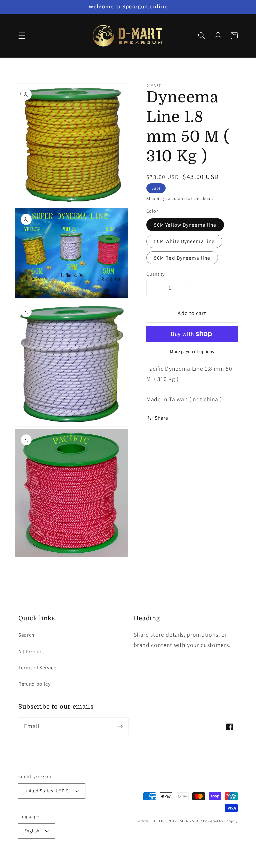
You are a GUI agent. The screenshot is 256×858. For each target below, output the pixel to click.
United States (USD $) (47, 790)
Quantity (155, 274)
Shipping (155, 198)
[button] (22, 36)
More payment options (192, 351)
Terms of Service (37, 667)
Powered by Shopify (220, 821)
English (32, 830)
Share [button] (161, 417)
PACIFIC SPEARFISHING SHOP (176, 821)
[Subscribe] (120, 726)
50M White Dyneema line (184, 241)
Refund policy (34, 683)
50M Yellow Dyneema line (185, 224)
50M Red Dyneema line (182, 257)
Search (26, 634)
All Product (31, 651)
